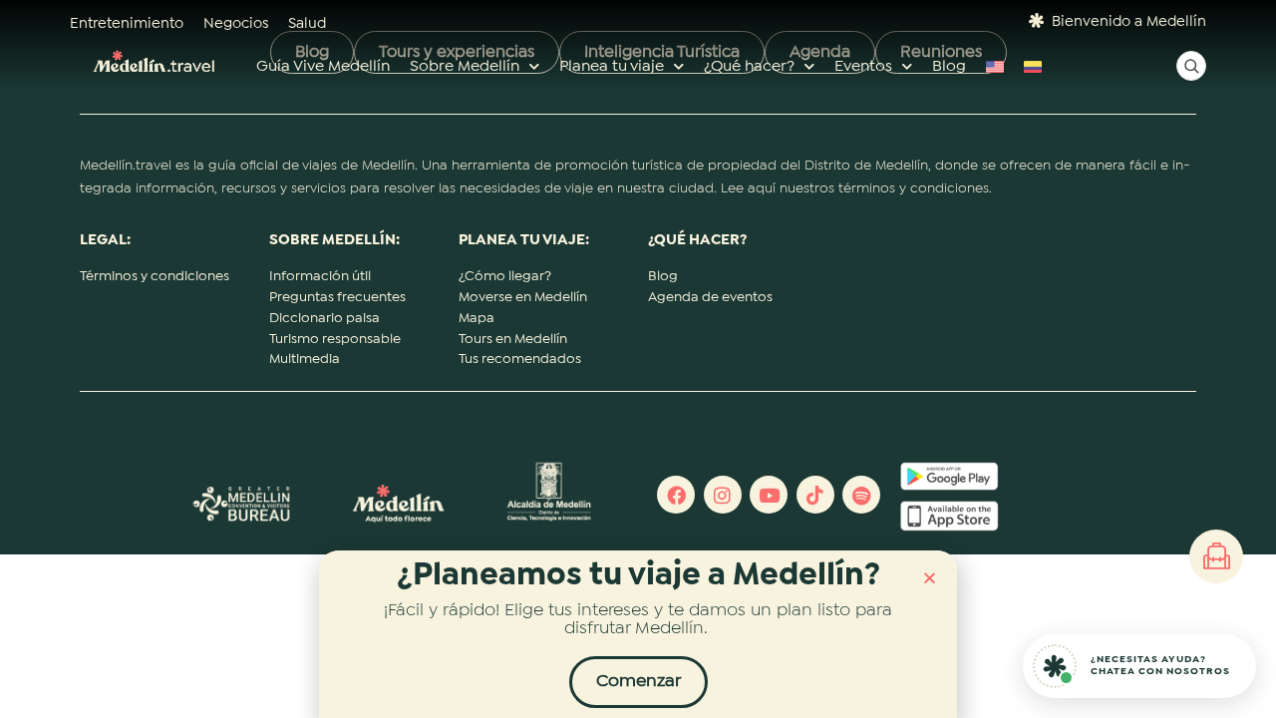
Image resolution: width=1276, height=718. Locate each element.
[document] (638, 359)
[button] (929, 577)
